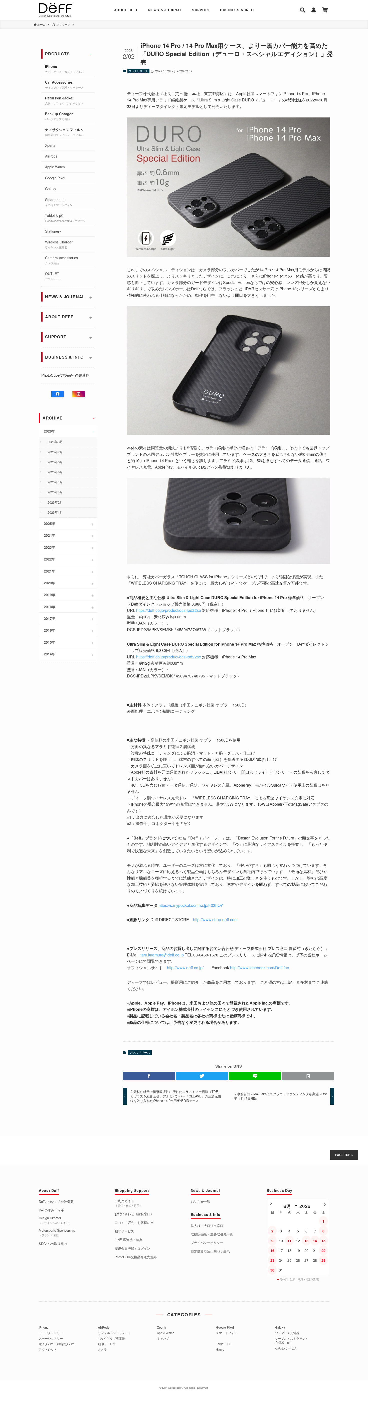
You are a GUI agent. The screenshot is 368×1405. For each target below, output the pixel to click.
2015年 (49, 642)
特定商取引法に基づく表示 (210, 1251)
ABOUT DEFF (126, 10)
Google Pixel (55, 177)
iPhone (64, 69)
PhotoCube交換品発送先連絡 (65, 375)
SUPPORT (201, 10)
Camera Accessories (61, 260)
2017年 (49, 618)
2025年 (49, 523)
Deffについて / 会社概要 (56, 1201)
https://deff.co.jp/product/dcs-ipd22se (168, 610)
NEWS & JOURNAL (165, 10)
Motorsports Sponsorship (57, 1232)
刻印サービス (124, 1231)
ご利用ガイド (128, 1203)
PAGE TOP (343, 1155)
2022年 (49, 558)
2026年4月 (55, 482)
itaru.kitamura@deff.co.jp (161, 955)
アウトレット (48, 1349)
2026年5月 (55, 472)
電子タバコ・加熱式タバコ (57, 1344)
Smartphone (59, 202)
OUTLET (53, 276)
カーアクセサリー (51, 1333)
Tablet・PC (224, 1344)
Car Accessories (64, 84)
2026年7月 (55, 452)
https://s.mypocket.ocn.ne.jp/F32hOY (190, 905)
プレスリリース (138, 71)
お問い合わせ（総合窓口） (134, 1214)
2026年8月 (55, 441)
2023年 (49, 547)
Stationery (53, 231)
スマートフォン (226, 1333)
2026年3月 (55, 492)
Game (220, 1349)
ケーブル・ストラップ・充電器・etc (291, 1340)
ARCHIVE (53, 418)
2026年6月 (55, 462)
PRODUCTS (57, 54)
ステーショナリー (51, 1338)
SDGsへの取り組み (53, 1243)
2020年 (49, 582)
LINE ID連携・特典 (128, 1239)
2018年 (49, 606)
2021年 (49, 571)
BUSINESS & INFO (237, 10)
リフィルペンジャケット (114, 1333)
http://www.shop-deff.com (215, 919)
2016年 (49, 630)
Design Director (55, 1220)
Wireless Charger (59, 244)
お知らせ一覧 (200, 1201)
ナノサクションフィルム (64, 132)
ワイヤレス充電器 (287, 1333)
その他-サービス (286, 1348)
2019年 (49, 594)
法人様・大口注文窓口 (207, 1225)
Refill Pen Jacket (64, 100)
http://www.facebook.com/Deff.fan (259, 967)
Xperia (50, 145)
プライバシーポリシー (207, 1242)
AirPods (51, 156)
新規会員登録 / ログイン (132, 1248)
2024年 (49, 535)
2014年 (49, 653)
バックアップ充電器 (111, 1338)
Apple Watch (55, 166)
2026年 (49, 431)
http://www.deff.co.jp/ (185, 967)
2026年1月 (55, 512)
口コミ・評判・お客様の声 (134, 1222)
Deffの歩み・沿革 (51, 1210)
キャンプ (163, 1338)
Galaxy (50, 188)
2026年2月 (55, 502)
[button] (149, 1076)
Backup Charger (59, 116)
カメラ (102, 1349)
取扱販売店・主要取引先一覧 (212, 1234)
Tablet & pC (65, 218)
